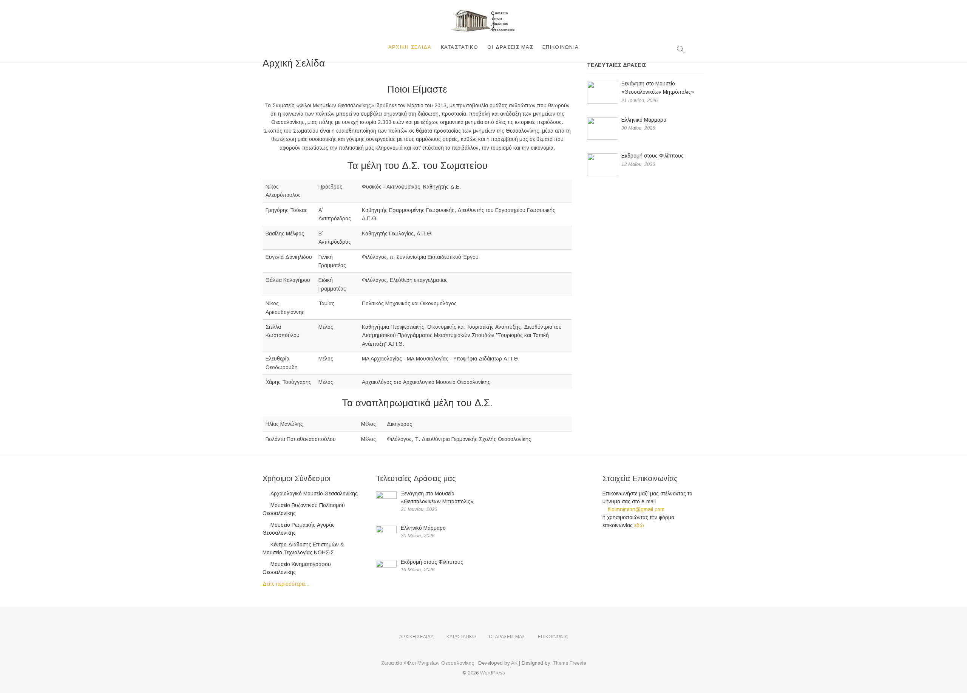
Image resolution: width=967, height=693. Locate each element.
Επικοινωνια (560, 47)
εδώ (639, 525)
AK (514, 663)
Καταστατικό (459, 47)
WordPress (492, 673)
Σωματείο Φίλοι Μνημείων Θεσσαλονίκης (427, 663)
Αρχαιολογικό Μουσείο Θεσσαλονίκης (314, 493)
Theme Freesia (569, 663)
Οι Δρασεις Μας (510, 47)
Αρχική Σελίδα (410, 47)
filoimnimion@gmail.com (635, 509)
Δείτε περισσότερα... (286, 584)
